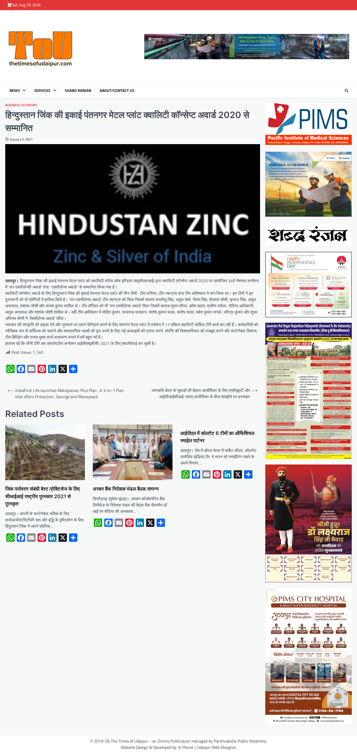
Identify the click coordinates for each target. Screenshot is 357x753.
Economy (29, 105)
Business (12, 105)
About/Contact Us (117, 90)
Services (42, 90)
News (14, 90)
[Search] (346, 91)
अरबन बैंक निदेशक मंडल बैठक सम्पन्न (126, 489)
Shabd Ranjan (78, 90)
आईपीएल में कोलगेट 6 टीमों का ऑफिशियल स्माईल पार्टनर (217, 437)
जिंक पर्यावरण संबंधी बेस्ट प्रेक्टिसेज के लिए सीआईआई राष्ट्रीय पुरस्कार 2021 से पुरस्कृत (42, 496)
